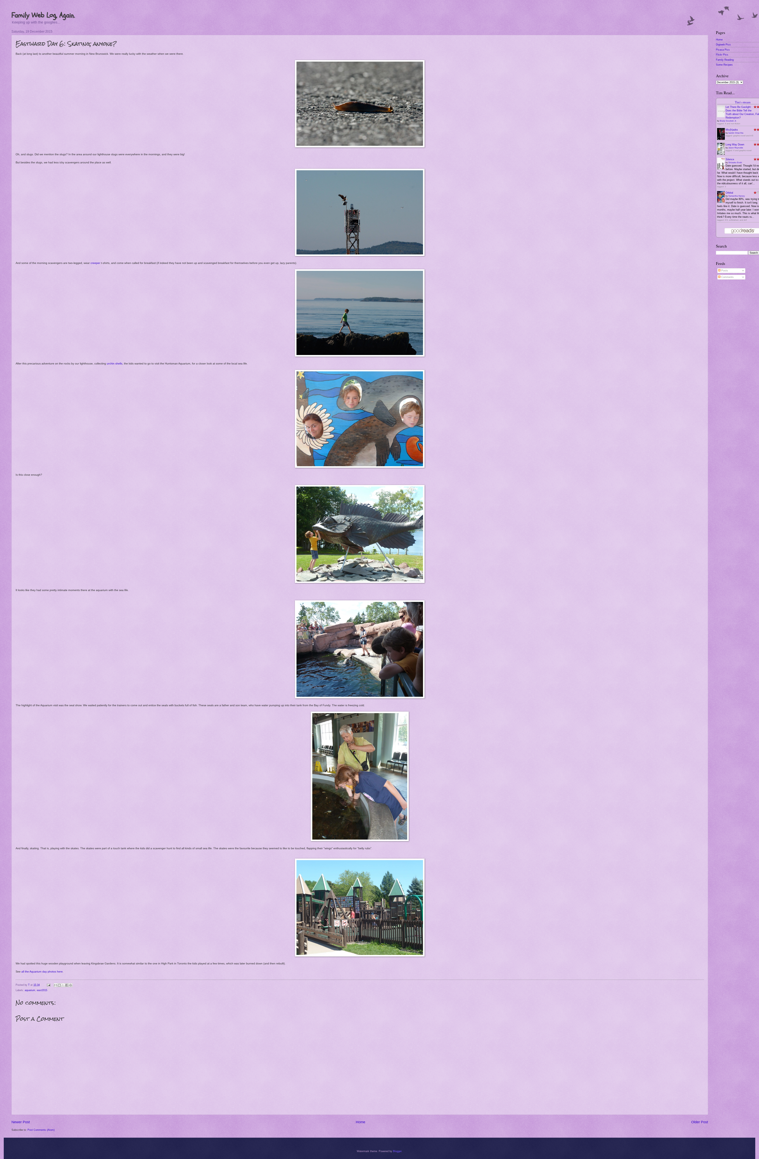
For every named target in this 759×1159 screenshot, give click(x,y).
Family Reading (725, 59)
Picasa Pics (723, 49)
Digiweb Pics (723, 44)
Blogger (397, 1151)
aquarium (30, 990)
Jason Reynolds (735, 148)
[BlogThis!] (59, 985)
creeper (95, 263)
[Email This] (56, 985)
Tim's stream (743, 102)
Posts (724, 270)
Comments (727, 277)
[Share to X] (63, 985)
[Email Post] (48, 984)
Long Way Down (735, 144)
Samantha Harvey (736, 196)
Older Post (699, 1122)
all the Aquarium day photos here (42, 971)
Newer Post (20, 1122)
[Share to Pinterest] (71, 985)
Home (360, 1122)
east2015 (42, 990)
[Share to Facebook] (67, 985)
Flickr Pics (722, 54)
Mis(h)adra (732, 129)
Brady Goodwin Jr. (728, 121)
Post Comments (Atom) (41, 1129)
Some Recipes (724, 64)
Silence (730, 159)
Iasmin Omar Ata (735, 133)
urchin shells (114, 363)
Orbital (729, 192)
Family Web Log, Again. (43, 15)
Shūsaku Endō (735, 162)
